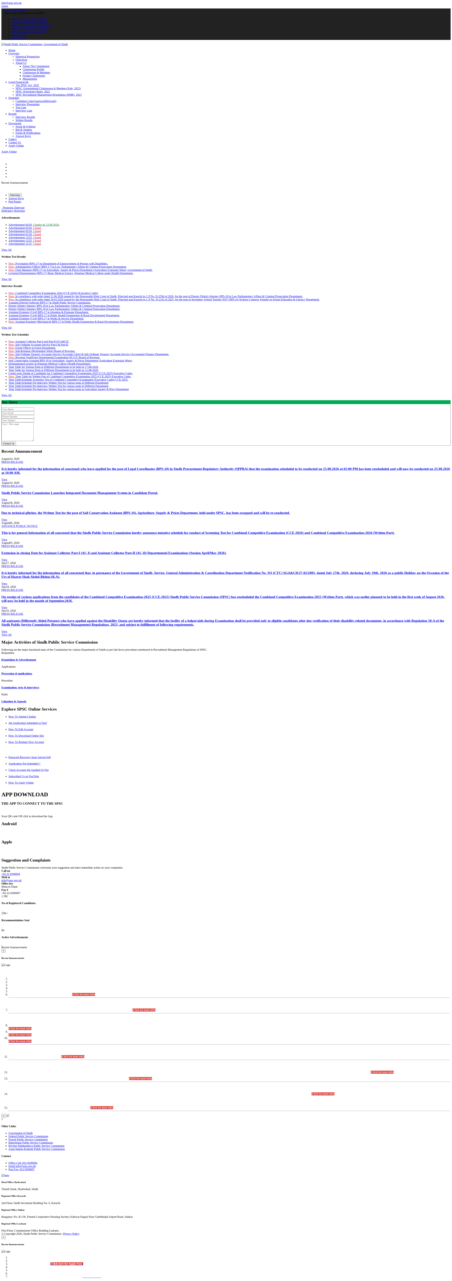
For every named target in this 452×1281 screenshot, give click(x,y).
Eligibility (13, 97)
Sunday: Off (18, 38)
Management (30, 78)
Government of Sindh (20, 1133)
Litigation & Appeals (13, 701)
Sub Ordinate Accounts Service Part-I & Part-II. (38, 344)
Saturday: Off (18, 35)
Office (22, 1162)
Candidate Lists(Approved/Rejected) (36, 101)
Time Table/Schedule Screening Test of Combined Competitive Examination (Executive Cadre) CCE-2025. (68, 379)
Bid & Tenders (24, 129)
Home (11, 50)
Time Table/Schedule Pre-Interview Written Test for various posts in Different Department (58, 382)
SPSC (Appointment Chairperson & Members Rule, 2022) (48, 88)
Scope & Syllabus (25, 126)
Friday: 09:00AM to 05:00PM (28, 31)
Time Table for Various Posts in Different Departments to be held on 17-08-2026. (53, 366)
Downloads (14, 123)
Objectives (21, 59)
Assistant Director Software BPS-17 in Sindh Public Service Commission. (49, 302)
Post (21, 1169)
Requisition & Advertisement (18, 659)
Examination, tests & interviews (20, 687)
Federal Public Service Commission (28, 1136)
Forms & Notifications (28, 132)
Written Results (24, 120)
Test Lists (21, 107)
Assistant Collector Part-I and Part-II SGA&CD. (38, 341)
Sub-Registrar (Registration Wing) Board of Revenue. (41, 351)
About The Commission (36, 66)
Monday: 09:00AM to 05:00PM (29, 19)
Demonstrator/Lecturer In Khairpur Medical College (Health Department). (49, 363)
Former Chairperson (34, 75)
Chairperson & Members (36, 72)
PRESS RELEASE (12, 461)
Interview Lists (24, 110)
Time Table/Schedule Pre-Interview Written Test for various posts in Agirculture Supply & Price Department (68, 389)
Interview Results (25, 117)
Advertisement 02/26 (24, 231)
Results (12, 113)
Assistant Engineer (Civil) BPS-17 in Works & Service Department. (46, 318)
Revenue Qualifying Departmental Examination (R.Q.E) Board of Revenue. (54, 357)
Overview (14, 53)
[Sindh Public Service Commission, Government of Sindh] (34, 44)
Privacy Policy (71, 1233)
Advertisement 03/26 (24, 227)
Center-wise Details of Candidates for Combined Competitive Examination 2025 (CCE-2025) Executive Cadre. (70, 373)
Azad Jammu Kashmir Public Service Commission (36, 1148)
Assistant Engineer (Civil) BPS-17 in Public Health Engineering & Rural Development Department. (64, 315)
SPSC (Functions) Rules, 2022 (33, 91)
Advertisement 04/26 (34, 224)
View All (6, 249)
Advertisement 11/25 (24, 243)
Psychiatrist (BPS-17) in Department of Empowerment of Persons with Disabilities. (58, 263)
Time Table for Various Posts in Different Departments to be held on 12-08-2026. (53, 370)
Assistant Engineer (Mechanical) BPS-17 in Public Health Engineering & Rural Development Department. (71, 321)
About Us (21, 62)
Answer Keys (23, 136)
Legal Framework (18, 82)
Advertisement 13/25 (24, 237)
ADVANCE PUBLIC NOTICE (19, 526)
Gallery (12, 139)
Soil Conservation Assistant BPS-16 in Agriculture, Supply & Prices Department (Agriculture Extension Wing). (70, 360)
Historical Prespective (28, 56)
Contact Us (14, 142)
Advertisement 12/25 (24, 240)
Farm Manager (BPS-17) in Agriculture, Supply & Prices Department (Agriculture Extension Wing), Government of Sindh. (80, 269)
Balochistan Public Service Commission (30, 1142)
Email (22, 1166)
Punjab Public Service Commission (28, 1139)
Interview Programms (28, 104)
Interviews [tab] (15, 195)
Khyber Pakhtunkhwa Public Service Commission (36, 1145)
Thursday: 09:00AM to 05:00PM (29, 28)
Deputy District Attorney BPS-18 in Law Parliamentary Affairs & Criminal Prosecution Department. (64, 305)
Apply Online (16, 145)
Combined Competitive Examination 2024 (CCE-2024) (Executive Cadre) (53, 293)
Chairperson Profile (33, 69)
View (4, 479)
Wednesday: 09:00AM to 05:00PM (30, 25)
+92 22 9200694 (10, 873)
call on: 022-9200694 (16, 9)
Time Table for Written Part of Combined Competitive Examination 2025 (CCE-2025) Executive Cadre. (69, 376)
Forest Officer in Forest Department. (32, 347)
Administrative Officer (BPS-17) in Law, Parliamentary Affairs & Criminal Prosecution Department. (67, 266)
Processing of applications (16, 673)
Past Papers (14, 201)
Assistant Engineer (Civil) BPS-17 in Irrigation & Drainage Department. (48, 312)
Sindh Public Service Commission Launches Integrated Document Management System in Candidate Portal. (79, 493)
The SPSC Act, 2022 (27, 85)
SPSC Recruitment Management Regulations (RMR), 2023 (49, 94)
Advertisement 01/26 (24, 234)
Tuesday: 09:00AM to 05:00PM (29, 22)
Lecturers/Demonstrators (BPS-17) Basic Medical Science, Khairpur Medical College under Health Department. (70, 273)
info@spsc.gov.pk (11, 2)
